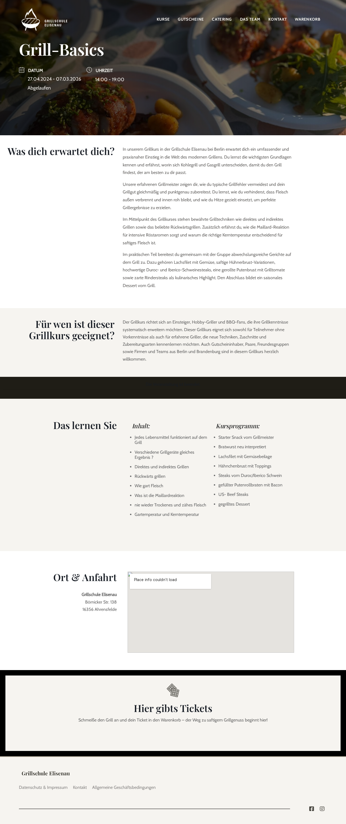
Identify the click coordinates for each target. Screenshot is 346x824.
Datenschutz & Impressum (43, 787)
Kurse (163, 19)
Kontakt (277, 19)
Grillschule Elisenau (46, 773)
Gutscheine (191, 19)
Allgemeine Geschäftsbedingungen (124, 787)
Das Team (250, 19)
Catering (222, 19)
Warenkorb (307, 19)
